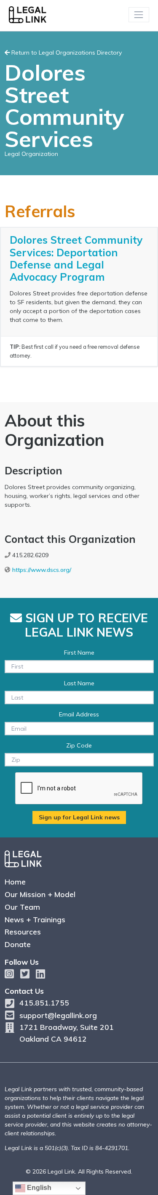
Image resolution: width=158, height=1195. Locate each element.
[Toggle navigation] (139, 14)
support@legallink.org (58, 1015)
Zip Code (79, 745)
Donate (18, 944)
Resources (23, 931)
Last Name (79, 683)
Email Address (79, 714)
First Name (79, 652)
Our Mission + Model (40, 894)
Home (15, 881)
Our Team (22, 906)
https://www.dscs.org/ (41, 570)
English (38, 1187)
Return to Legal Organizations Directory (66, 52)
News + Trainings (35, 919)
